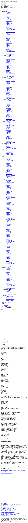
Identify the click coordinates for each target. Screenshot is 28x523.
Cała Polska (8, 12)
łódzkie (7, 18)
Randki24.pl (6, 302)
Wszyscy (8, 144)
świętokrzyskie (9, 28)
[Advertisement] (14, 324)
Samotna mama (9, 150)
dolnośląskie (8, 13)
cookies (19, 521)
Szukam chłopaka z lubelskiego (7, 471)
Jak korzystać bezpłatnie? (11, 148)
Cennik (11, 514)
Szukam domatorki (10, 154)
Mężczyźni (8, 147)
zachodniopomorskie (10, 32)
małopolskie (8, 19)
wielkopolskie (9, 30)
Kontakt (2, 514)
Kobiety (7, 146)
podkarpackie (9, 23)
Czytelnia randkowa (5, 516)
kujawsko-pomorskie (10, 14)
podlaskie (8, 24)
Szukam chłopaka (4, 470)
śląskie (7, 27)
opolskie (8, 22)
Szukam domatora (10, 153)
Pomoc (15, 514)
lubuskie (8, 17)
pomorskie (8, 25)
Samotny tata (9, 152)
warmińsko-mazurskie (10, 29)
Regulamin (7, 514)
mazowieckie (9, 21)
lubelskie (8, 16)
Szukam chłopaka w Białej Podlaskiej (17, 470)
